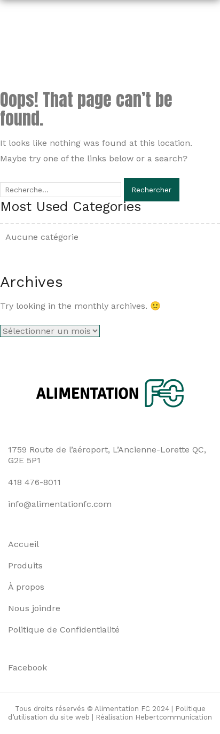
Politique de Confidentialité (64, 629)
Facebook (27, 667)
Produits (25, 565)
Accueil (23, 544)
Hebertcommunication (173, 717)
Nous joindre (34, 608)
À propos (26, 587)
